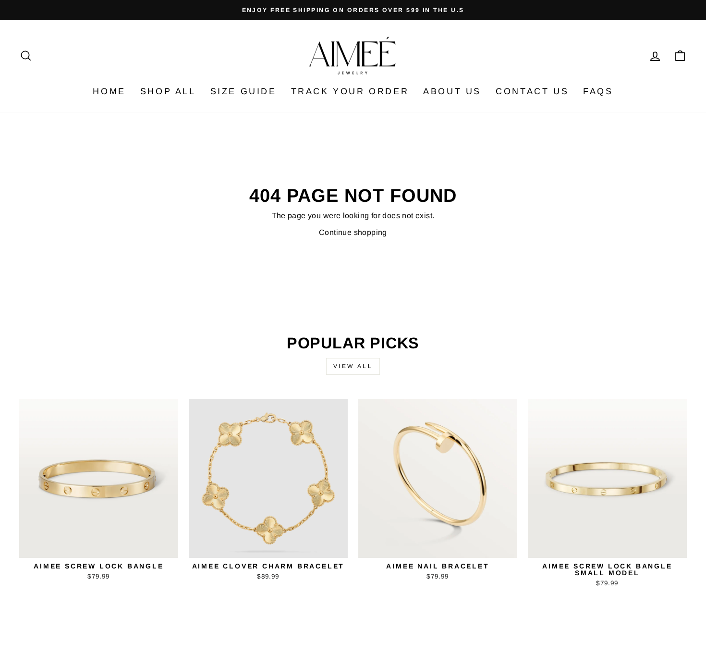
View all (353, 366)
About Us (452, 91)
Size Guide (243, 91)
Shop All (168, 91)
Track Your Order (350, 91)
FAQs (598, 91)
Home (109, 91)
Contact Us (532, 91)
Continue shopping (353, 232)
